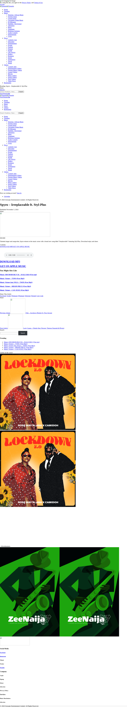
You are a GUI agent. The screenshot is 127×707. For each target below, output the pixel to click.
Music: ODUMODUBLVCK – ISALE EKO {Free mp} (18, 274)
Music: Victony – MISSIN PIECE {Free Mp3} (15, 286)
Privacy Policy (26, 2)
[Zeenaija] (7, 6)
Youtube (2, 667)
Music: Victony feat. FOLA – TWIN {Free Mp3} (16, 282)
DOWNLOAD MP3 (6, 246)
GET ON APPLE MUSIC (21, 246)
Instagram (3, 656)
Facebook (2, 652)
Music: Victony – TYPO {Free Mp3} (12, 278)
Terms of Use (38, 2)
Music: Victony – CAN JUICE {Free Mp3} (14, 290)
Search (2, 330)
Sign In (19, 193)
